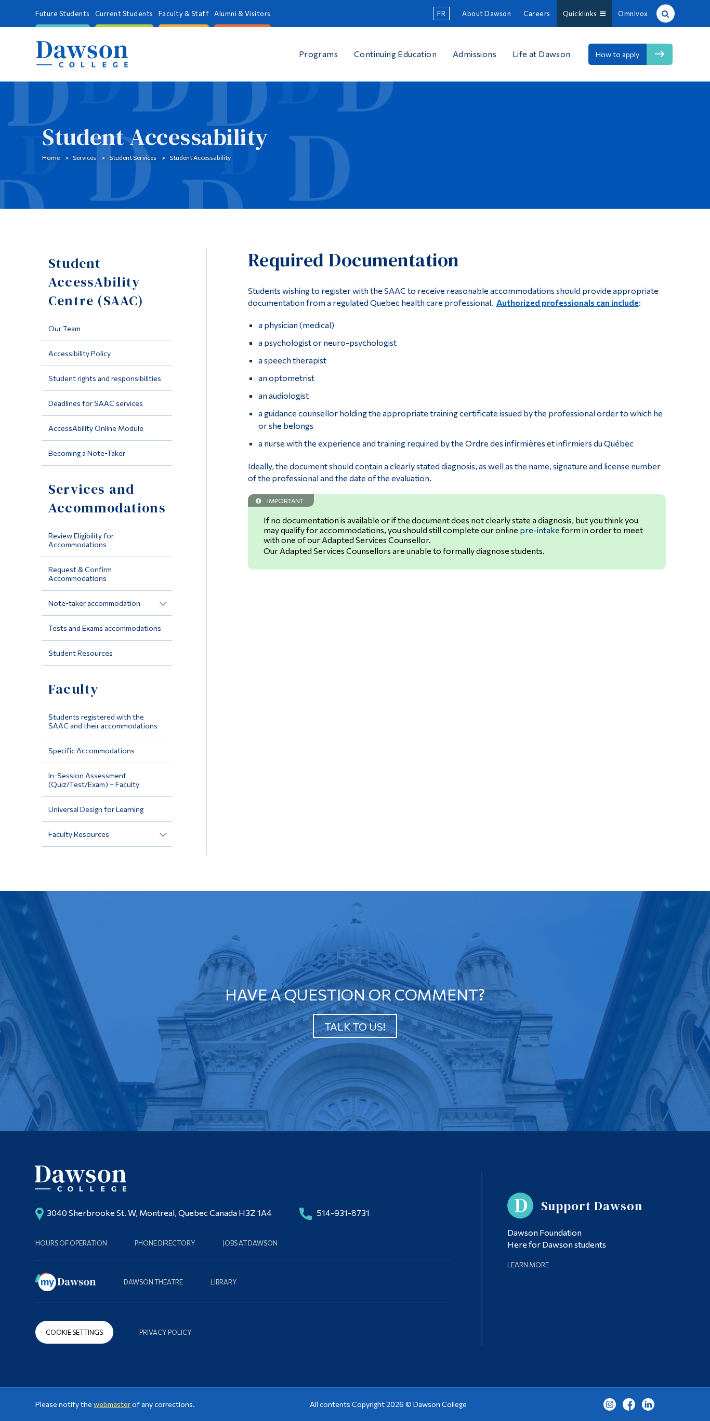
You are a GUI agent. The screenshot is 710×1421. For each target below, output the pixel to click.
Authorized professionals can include (567, 302)
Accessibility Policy (79, 353)
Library (224, 1282)
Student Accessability (200, 157)
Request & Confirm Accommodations (80, 574)
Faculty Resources (78, 834)
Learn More (528, 1265)
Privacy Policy (165, 1332)
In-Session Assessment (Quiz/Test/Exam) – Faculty (93, 780)
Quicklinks (581, 13)
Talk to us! (355, 1026)
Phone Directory (165, 1243)
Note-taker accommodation (94, 603)
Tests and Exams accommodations (104, 628)
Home (51, 157)
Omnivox (633, 13)
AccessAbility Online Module (95, 428)
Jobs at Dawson (250, 1243)
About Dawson (486, 13)
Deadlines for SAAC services (95, 403)
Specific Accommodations (91, 750)
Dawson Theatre (153, 1282)
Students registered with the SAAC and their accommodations (102, 721)
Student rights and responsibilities (104, 378)
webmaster (112, 1404)
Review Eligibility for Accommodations (81, 540)
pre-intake (540, 530)
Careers (536, 13)
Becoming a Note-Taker (86, 453)
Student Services (132, 157)
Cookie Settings (74, 1332)
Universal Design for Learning (95, 809)
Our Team (64, 328)
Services (84, 157)
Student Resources (80, 652)
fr (441, 13)
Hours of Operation (71, 1243)
